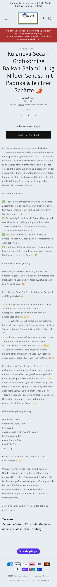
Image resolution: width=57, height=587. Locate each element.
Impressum (14, 580)
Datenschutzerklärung (40, 576)
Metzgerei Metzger (21, 576)
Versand (21, 104)
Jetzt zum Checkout (28, 135)
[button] (6, 18)
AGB (33, 580)
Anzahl (28, 109)
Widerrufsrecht (44, 580)
